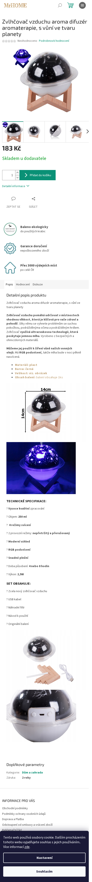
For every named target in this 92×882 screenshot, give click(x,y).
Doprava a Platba (13, 819)
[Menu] (82, 5)
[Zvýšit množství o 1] (17, 172)
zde (27, 847)
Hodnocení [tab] (23, 284)
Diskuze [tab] (38, 284)
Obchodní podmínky (15, 808)
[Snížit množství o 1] (17, 177)
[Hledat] (60, 5)
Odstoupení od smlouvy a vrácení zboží (27, 825)
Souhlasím (44, 871)
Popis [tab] (9, 284)
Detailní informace (13, 186)
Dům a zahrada (32, 772)
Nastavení (44, 857)
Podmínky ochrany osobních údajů (24, 814)
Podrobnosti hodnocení (54, 41)
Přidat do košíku (40, 175)
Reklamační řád (12, 830)
